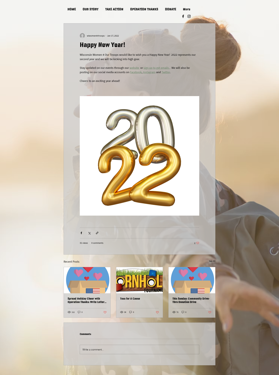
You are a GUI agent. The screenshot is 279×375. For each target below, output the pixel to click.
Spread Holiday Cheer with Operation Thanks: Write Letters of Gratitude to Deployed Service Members (87, 300)
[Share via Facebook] (81, 232)
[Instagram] (189, 16)
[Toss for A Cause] (139, 280)
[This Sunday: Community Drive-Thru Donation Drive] (192, 280)
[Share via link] (97, 232)
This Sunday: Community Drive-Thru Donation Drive (191, 300)
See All (212, 261)
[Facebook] (183, 16)
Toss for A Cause (130, 298)
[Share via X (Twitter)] (89, 232)
